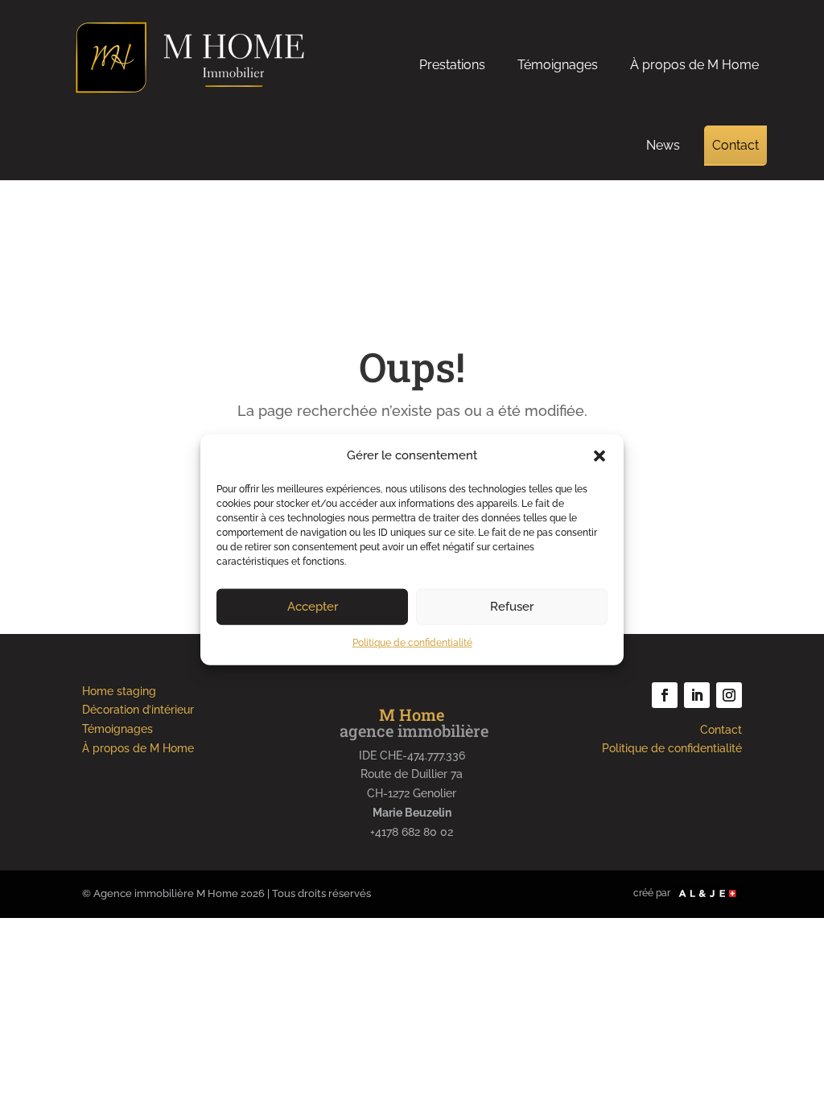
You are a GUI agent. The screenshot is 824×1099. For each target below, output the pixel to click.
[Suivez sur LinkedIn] (697, 695)
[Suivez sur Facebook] (665, 695)
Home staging (119, 691)
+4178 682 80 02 (411, 831)
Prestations (452, 64)
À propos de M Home (694, 64)
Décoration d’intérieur (138, 709)
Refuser (512, 606)
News (663, 145)
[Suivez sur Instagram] (729, 695)
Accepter (312, 606)
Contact (735, 145)
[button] (599, 456)
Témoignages (557, 64)
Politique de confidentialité (412, 642)
